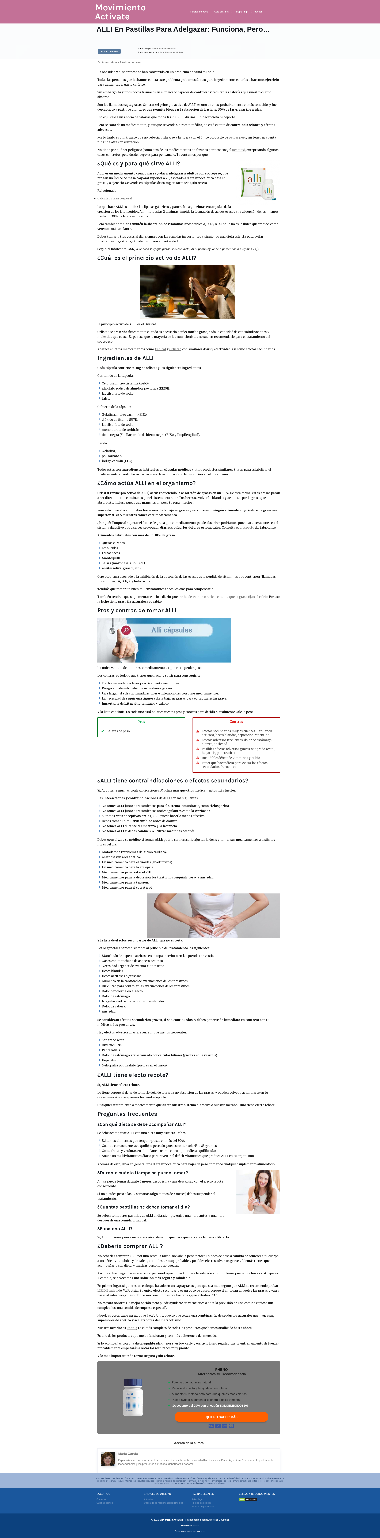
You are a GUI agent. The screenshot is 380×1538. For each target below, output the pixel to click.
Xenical (160, 349)
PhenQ (132, 1328)
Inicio (113, 62)
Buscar (258, 11)
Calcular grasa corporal (114, 198)
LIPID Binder (107, 1290)
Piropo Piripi (241, 11)
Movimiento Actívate (120, 12)
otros (198, 469)
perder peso (237, 137)
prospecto (246, 527)
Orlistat (175, 349)
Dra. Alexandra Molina (171, 52)
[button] (109, 51)
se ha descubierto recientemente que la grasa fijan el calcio (224, 597)
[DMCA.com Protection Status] (248, 1500)
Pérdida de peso (199, 11)
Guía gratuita (221, 11)
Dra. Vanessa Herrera (165, 48)
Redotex (238, 150)
